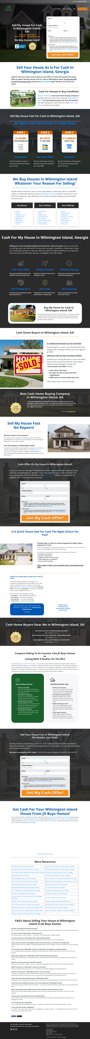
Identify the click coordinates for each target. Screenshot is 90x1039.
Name (50, 18)
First (48, 23)
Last (64, 23)
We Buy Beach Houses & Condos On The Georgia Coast (27, 907)
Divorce (18, 224)
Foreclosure (64, 218)
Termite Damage (43, 216)
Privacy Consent (52, 44)
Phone (49, 31)
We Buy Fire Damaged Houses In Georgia (23, 893)
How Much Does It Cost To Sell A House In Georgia (60, 904)
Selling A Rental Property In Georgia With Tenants (25, 887)
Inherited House (20, 216)
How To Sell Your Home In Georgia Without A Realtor (60, 866)
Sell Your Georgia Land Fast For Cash (56, 897)
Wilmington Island (24, 587)
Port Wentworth (52, 820)
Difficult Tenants (66, 220)
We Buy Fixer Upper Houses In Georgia (56, 893)
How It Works (57, 9)
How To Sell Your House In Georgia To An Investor (26, 904)
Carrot (64, 1037)
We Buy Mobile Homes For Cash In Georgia (24, 878)
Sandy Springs (65, 819)
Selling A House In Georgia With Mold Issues (58, 901)
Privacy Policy (74, 42)
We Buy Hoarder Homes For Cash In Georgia (58, 875)
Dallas (25, 820)
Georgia (24, 819)
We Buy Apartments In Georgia (20, 875)
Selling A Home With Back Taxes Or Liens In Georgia (60, 869)
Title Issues (64, 224)
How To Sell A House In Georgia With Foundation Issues (27, 910)
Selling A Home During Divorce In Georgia (57, 890)
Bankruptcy (64, 215)
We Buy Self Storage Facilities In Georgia (57, 907)
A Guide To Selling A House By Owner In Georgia (25, 869)
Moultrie (42, 820)
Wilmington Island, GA (49, 194)
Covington (31, 820)
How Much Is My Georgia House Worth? (23, 866)
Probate (18, 213)
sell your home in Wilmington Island (29, 663)
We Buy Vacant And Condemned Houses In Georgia (26, 913)
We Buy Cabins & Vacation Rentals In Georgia (24, 901)
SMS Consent (50, 36)
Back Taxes (22, 215)
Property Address (53, 25)
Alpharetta (75, 819)
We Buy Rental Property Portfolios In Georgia (24, 884)
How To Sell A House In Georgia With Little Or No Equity (61, 878)
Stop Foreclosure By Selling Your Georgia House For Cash (61, 881)
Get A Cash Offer (14, 1024)
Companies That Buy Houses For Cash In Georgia (59, 872)
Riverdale (37, 820)
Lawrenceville (66, 817)
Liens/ (17, 215)
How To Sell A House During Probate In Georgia (25, 881)
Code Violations (43, 224)
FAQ (74, 9)
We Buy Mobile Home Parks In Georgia (56, 884)
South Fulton (56, 819)
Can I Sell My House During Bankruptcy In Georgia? (26, 890)
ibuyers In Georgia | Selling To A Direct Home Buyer (60, 910)
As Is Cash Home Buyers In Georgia (55, 887)
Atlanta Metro (35, 819)
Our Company (67, 9)
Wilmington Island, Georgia (45, 854)
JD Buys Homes (43, 96)
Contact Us (22, 1024)
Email (66, 31)
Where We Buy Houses (15, 1026)
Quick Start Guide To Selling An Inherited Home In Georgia (28, 872)
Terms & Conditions (64, 42)
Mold (40, 213)
